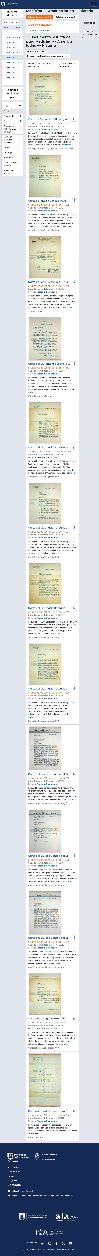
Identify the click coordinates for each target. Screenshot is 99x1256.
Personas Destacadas (47, 129)
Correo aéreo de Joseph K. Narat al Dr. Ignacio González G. (49, 1111)
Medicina (10, 42)
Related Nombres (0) (66, 17)
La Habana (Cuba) (12, 172)
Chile (12, 122)
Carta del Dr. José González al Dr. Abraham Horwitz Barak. (49, 774)
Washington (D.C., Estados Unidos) (12, 129)
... (6, 32)
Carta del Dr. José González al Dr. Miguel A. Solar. (49, 937)
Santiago (12, 153)
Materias (44, 30)
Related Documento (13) (40, 17)
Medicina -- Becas (15, 62)
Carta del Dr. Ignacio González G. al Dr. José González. (49, 608)
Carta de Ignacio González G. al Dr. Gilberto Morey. (49, 200)
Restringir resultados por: (12, 93)
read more (66, 145)
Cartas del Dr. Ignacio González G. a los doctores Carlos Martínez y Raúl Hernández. (49, 1018)
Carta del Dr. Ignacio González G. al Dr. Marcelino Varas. (49, 688)
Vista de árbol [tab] (10, 22)
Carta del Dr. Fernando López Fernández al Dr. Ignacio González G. (49, 363)
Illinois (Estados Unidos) (12, 164)
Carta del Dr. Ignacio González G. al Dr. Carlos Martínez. (49, 527)
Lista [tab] (6, 27)
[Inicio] (11, 4)
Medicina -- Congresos (17, 47)
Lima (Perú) (12, 158)
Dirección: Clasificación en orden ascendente (47, 56)
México (12, 148)
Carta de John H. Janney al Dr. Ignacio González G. (49, 281)
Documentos (13, 1171)
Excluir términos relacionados (67, 64)
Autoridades (13, 1167)
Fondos (10, 1176)
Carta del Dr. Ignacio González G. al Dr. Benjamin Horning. (49, 447)
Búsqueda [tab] (16, 27)
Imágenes (12, 1180)
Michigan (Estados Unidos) (12, 139)
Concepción (12, 117)
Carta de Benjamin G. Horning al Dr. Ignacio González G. (49, 119)
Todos (6, 111)
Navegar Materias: (12, 13)
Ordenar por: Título (36, 51)
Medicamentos (13, 37)
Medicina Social (13, 52)
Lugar (7, 105)
